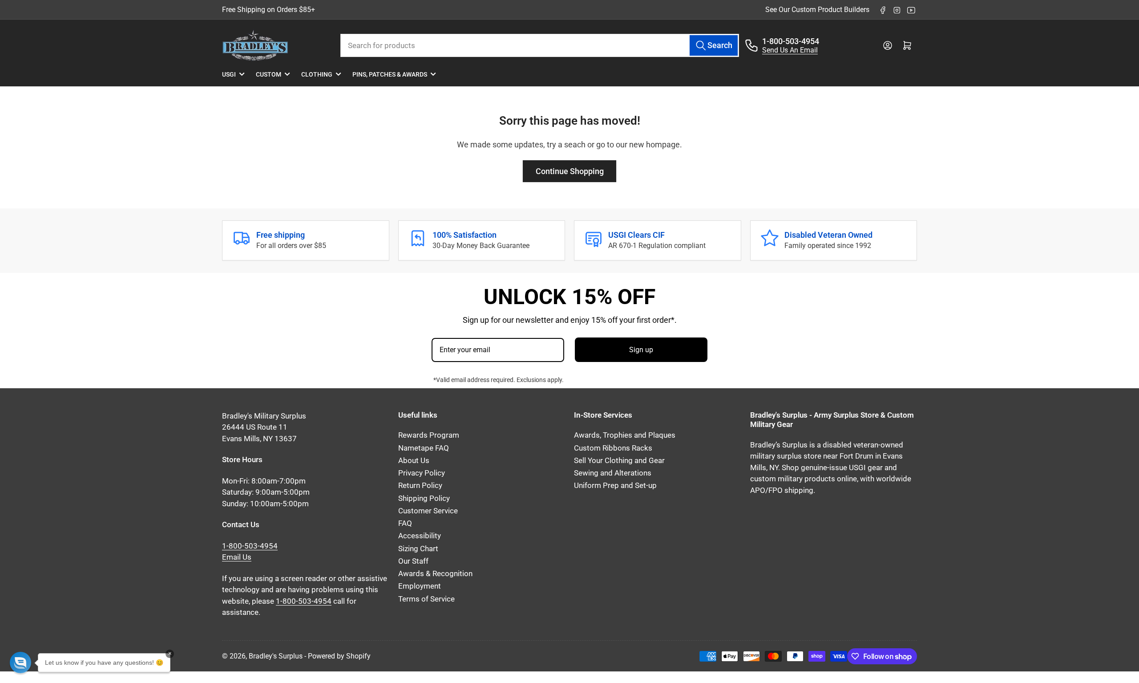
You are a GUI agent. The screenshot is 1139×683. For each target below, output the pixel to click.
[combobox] (539, 45)
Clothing (316, 74)
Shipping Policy (424, 498)
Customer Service (428, 511)
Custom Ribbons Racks (613, 448)
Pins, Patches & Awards (389, 74)
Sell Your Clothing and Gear (619, 460)
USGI (229, 74)
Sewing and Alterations (612, 473)
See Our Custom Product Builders (817, 9)
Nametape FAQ (423, 448)
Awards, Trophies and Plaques (624, 435)
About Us (413, 460)
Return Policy (420, 485)
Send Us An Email (790, 50)
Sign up (641, 350)
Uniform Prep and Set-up (615, 485)
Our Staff (413, 561)
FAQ (405, 523)
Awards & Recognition (435, 573)
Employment (419, 586)
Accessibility (419, 536)
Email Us (236, 557)
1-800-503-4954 (790, 41)
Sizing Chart (418, 549)
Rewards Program (428, 435)
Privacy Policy (421, 473)
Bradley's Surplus (276, 656)
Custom (268, 74)
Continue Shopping (570, 171)
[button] (20, 662)
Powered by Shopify (339, 656)
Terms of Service (426, 599)
